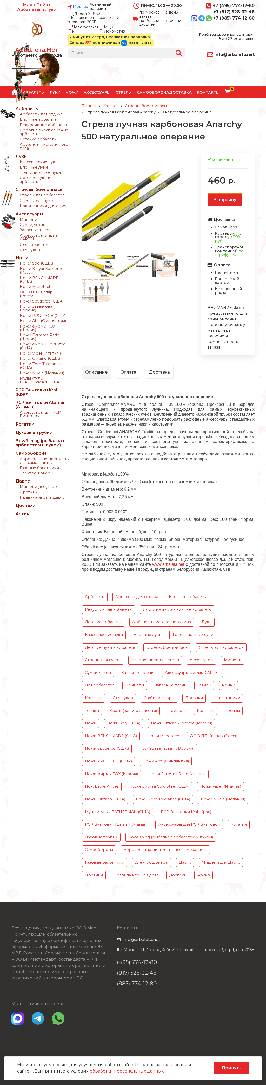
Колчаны (93, 698)
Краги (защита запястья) (133, 710)
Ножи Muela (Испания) (42, 373)
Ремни (228, 685)
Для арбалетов (34, 244)
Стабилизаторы (159, 698)
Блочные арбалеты (38, 119)
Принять (231, 1067)
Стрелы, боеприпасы (39, 189)
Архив (22, 513)
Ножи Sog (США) (36, 263)
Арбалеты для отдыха (41, 114)
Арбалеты (27, 108)
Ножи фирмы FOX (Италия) (37, 328)
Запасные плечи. (36, 230)
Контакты (208, 92)
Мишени (28, 219)
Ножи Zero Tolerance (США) (40, 366)
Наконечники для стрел (44, 205)
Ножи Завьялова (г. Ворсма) (38, 308)
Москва (80, 7)
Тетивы (204, 685)
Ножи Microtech (35, 286)
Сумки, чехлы (33, 224)
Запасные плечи (171, 685)
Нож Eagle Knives (102, 786)
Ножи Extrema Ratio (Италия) (39, 337)
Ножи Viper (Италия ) (40, 353)
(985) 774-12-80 (137, 983)
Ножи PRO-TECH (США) (43, 315)
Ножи (72, 92)
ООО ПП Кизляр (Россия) (36, 294)
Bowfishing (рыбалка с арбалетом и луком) (40, 442)
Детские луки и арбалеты (35, 179)
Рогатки (25, 424)
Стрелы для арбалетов (42, 195)
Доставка (180, 92)
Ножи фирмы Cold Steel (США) (43, 346)
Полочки (194, 698)
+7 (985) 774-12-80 (234, 18)
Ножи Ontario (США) (40, 358)
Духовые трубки (34, 432)
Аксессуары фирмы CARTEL (39, 237)
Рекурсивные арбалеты (43, 125)
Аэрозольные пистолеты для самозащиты (44, 461)
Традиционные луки (40, 172)
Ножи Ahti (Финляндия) (43, 320)
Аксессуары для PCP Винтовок (40, 414)
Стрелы (124, 92)
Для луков (30, 249)
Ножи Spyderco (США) (42, 301)
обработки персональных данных (127, 1071)
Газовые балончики (39, 468)
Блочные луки (34, 167)
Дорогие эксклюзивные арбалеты (44, 132)
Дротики (29, 492)
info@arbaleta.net (234, 54)
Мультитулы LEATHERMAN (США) (40, 380)
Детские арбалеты (38, 139)
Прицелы (134, 685)
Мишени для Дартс (39, 486)
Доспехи (25, 505)
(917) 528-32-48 (137, 973)
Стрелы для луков (37, 200)
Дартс (23, 481)
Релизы (232, 710)
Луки (21, 156)
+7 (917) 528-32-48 (234, 11)
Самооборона (153, 92)
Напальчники (227, 698)
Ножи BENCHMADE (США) (39, 279)
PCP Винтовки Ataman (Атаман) (41, 404)
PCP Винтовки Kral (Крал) (36, 392)
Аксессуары (97, 92)
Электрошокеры (36, 473)
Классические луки (39, 161)
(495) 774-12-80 (137, 962)
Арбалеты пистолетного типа (44, 146)
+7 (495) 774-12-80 (234, 5)
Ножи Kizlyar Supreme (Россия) (41, 270)
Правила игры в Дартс (42, 497)
